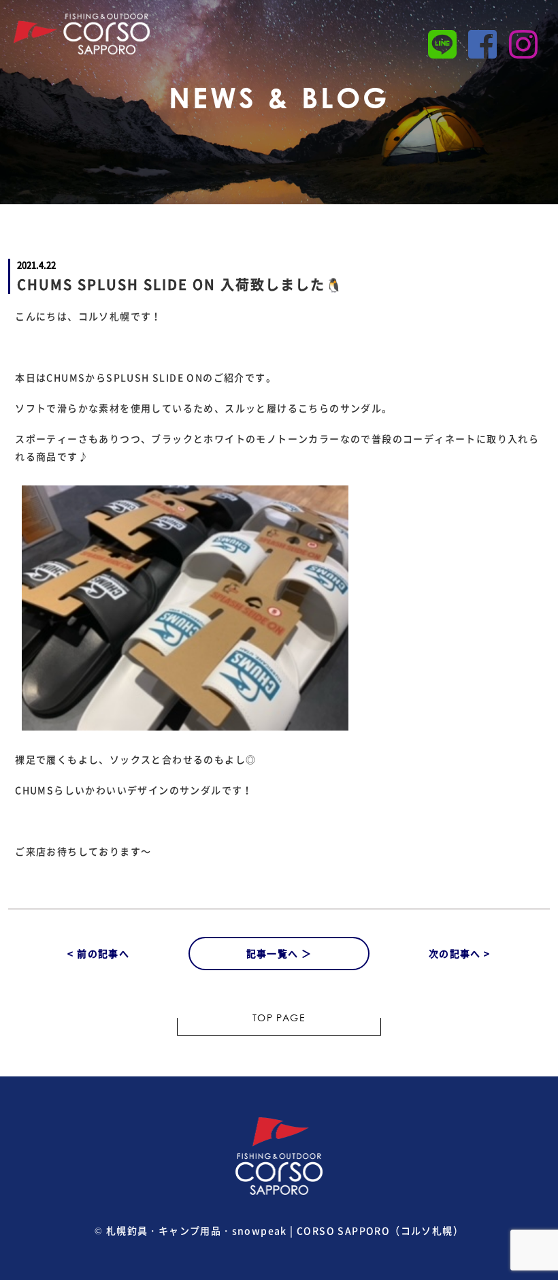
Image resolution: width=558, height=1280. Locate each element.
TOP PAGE (279, 1019)
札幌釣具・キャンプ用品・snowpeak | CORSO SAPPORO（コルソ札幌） (284, 1230)
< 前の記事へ (98, 953)
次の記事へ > (460, 953)
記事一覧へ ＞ (279, 953)
